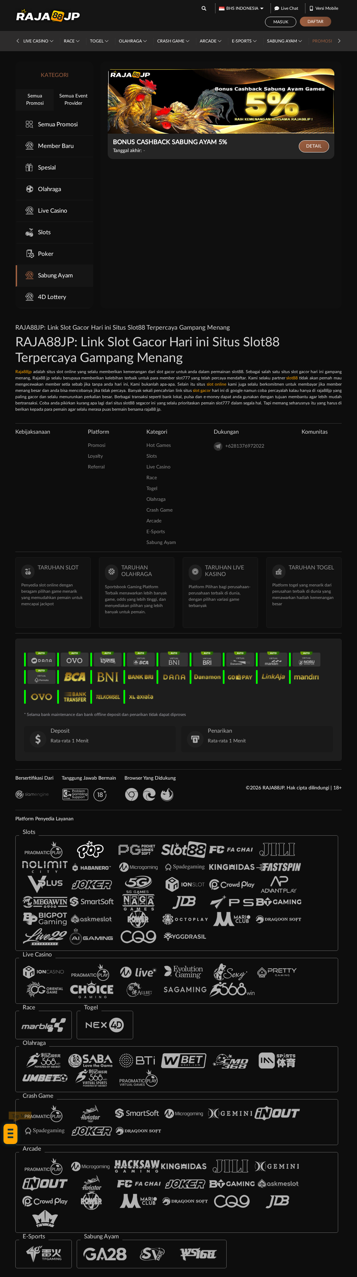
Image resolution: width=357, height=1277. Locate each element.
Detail (314, 146)
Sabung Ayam (282, 41)
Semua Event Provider (73, 100)
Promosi (322, 41)
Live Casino (36, 41)
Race (70, 41)
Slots (44, 232)
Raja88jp (23, 372)
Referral (96, 467)
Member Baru (56, 146)
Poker (45, 254)
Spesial (47, 168)
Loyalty (95, 456)
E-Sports (242, 41)
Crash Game (171, 41)
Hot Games (158, 445)
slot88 (292, 378)
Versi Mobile (327, 8)
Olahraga (131, 41)
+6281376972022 (244, 446)
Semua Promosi (35, 100)
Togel (97, 41)
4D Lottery (52, 297)
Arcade (209, 41)
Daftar (315, 21)
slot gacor (202, 390)
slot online (217, 384)
